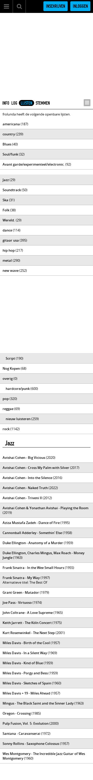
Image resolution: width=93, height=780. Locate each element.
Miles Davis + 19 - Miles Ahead (26, 693)
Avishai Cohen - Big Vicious (24, 457)
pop (6, 398)
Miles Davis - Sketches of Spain (27, 683)
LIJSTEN (26, 103)
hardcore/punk (18, 388)
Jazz (6, 179)
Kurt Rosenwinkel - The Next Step (29, 632)
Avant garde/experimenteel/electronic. (34, 164)
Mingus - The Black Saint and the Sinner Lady (38, 703)
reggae (8, 408)
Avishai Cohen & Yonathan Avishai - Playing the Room (45, 508)
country (9, 134)
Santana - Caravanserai (21, 733)
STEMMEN (43, 103)
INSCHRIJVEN (55, 6)
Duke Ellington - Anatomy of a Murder (33, 542)
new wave (11, 270)
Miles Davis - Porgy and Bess (25, 673)
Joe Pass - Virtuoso (17, 602)
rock (6, 429)
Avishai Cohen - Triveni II (22, 498)
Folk (6, 210)
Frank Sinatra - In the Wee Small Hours (33, 567)
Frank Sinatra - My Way (21, 577)
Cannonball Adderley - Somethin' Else (32, 532)
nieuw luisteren (18, 418)
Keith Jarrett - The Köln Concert (27, 622)
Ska (5, 200)
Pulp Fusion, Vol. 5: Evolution (26, 723)
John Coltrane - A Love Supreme (28, 612)
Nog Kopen (11, 368)
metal (7, 260)
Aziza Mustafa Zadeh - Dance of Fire (31, 522)
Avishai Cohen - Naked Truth (25, 487)
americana (11, 124)
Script (10, 358)
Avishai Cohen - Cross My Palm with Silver (36, 467)
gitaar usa (11, 240)
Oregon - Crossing (17, 713)
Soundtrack (12, 190)
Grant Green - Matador (21, 592)
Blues (7, 144)
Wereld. (9, 220)
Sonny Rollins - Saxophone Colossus (31, 743)
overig (8, 378)
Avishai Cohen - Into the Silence (27, 477)
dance (7, 230)
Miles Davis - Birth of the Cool (26, 642)
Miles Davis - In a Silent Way (25, 653)
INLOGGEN (80, 6)
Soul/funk (10, 154)
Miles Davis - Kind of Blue (23, 663)
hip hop (9, 250)
